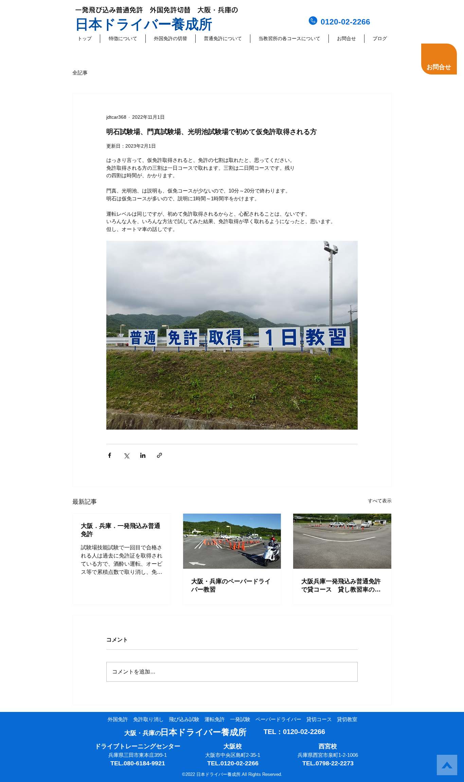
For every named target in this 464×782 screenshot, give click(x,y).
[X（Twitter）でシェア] (126, 455)
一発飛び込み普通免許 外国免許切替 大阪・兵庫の (156, 9)
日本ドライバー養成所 (143, 24)
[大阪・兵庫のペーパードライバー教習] (232, 541)
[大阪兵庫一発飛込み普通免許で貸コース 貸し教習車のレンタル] (342, 541)
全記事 (80, 73)
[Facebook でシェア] (109, 455)
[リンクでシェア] (159, 455)
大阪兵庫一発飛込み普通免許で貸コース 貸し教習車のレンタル (341, 586)
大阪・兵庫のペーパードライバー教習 (231, 585)
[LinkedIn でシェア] (143, 455)
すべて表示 (380, 500)
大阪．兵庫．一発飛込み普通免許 (120, 529)
